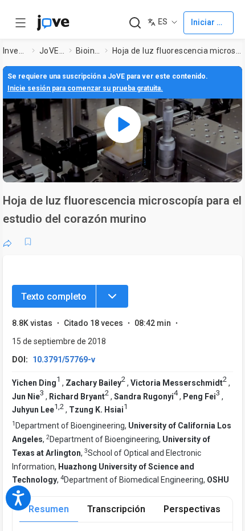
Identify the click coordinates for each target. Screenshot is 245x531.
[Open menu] (20, 23)
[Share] (7, 241)
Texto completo (54, 296)
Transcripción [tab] (116, 509)
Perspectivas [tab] (192, 509)
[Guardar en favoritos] (27, 241)
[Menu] (112, 296)
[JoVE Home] (53, 23)
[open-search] (134, 23)
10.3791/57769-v (63, 359)
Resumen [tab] (48, 509)
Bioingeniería (88, 50)
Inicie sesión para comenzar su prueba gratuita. (85, 88)
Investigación (15, 50)
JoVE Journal (51, 50)
